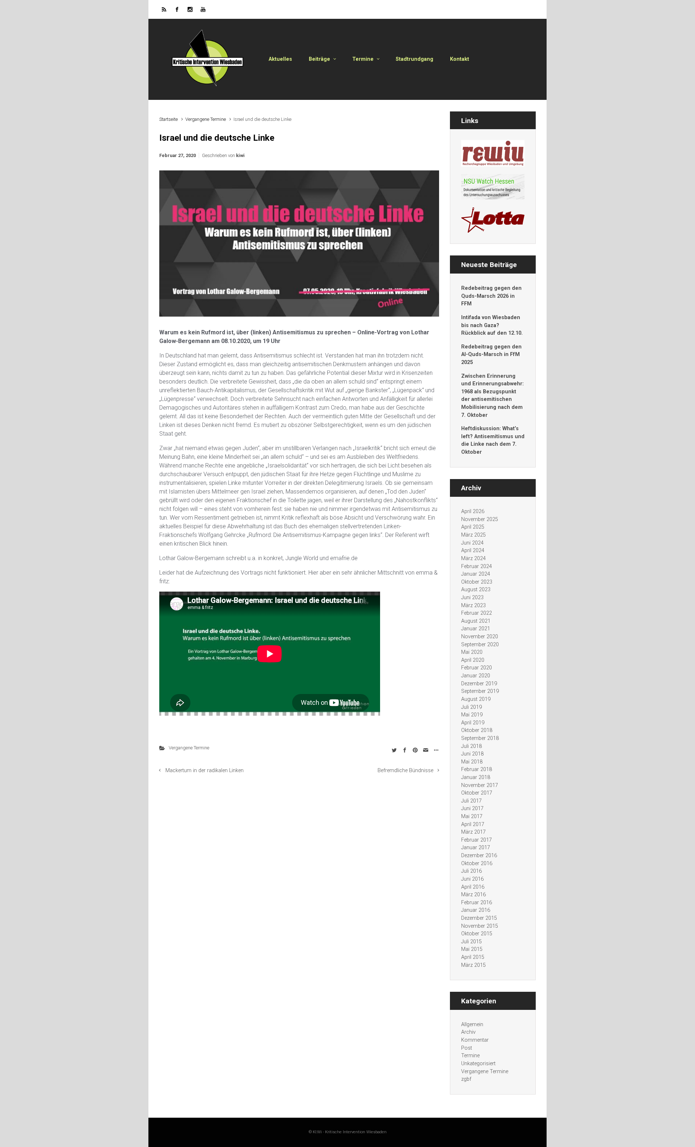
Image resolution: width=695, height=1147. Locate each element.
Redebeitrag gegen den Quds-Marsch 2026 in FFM (491, 296)
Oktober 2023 (476, 582)
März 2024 (473, 558)
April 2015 (472, 957)
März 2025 (473, 535)
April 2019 (472, 723)
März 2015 (473, 965)
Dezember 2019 (479, 684)
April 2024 (472, 550)
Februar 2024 (476, 566)
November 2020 (479, 637)
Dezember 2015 (479, 918)
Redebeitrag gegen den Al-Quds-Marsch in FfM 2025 (491, 354)
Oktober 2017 (476, 793)
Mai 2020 (472, 652)
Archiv (468, 1032)
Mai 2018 (472, 762)
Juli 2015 (471, 942)
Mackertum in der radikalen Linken (204, 770)
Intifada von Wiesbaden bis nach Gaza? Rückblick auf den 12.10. (492, 325)
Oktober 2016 (476, 863)
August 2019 (475, 699)
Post (466, 1048)
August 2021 (475, 621)
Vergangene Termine (205, 119)
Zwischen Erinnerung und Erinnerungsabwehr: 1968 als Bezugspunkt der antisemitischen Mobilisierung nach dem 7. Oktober (492, 395)
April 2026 (472, 511)
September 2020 (480, 645)
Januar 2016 (475, 910)
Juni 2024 (472, 543)
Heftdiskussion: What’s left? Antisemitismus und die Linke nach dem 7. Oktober (493, 440)
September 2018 (480, 738)
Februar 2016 (476, 903)
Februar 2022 (476, 613)
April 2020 (472, 660)
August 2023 (475, 590)
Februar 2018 (476, 769)
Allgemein (472, 1024)
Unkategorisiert (478, 1064)
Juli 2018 (471, 746)
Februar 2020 (476, 668)
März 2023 (473, 605)
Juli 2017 (471, 801)
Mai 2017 (472, 816)
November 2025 (479, 519)
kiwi (240, 155)
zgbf (466, 1079)
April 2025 (472, 527)
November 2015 (479, 926)
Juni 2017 (472, 808)
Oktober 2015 (476, 934)
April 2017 (472, 824)
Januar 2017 (475, 848)
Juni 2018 (472, 754)
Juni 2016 (472, 879)
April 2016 (472, 887)
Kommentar (475, 1040)
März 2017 (473, 832)
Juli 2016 (471, 871)
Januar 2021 (475, 629)
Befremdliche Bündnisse (405, 770)
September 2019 (480, 691)
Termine (470, 1056)
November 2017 (479, 785)
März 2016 (473, 895)
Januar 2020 (475, 676)
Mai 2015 (472, 949)
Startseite (168, 119)
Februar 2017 (476, 840)
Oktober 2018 (476, 730)
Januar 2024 (475, 574)
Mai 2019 (472, 715)
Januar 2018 (475, 777)
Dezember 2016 (479, 855)
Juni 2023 (472, 597)
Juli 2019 (471, 707)
